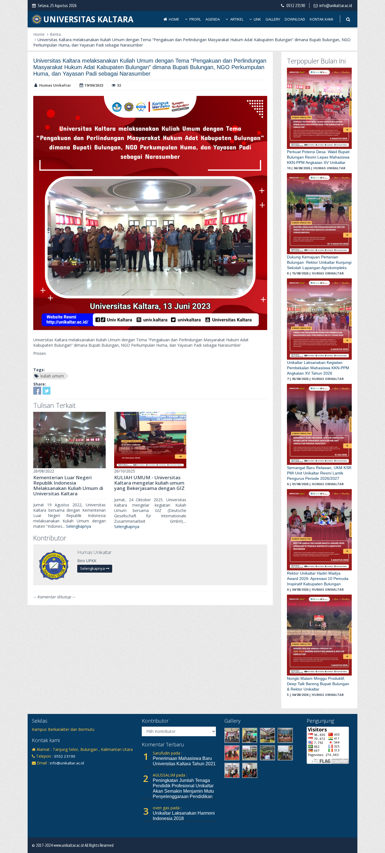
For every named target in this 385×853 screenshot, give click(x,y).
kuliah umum (52, 376)
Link (257, 19)
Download (295, 19)
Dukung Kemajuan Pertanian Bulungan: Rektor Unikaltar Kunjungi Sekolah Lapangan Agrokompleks (319, 262)
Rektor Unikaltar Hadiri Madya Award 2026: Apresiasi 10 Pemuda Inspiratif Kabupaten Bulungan (317, 578)
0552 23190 (295, 5)
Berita (55, 34)
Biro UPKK (86, 560)
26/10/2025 (124, 471)
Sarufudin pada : (167, 753)
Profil (195, 19)
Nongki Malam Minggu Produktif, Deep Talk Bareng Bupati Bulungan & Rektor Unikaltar (318, 683)
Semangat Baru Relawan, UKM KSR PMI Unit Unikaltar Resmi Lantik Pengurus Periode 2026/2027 (319, 473)
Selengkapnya (78, 526)
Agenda (212, 19)
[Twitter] (54, 771)
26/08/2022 (43, 471)
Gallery (272, 19)
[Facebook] (36, 771)
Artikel (236, 19)
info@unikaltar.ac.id (335, 5)
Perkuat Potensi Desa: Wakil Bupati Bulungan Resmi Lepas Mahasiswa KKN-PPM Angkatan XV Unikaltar (318, 157)
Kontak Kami (321, 19)
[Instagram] (45, 771)
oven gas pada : (167, 807)
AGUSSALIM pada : (170, 775)
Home (173, 19)
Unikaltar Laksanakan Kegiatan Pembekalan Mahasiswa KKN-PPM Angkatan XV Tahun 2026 (318, 367)
